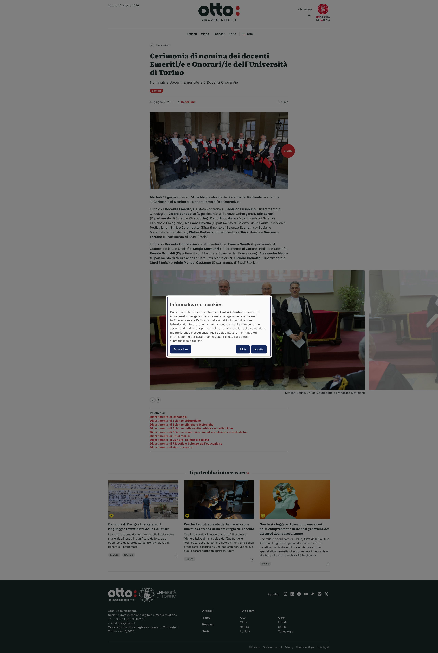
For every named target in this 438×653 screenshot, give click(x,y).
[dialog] (219, 326)
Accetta (258, 349)
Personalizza (180, 349)
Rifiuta (242, 349)
